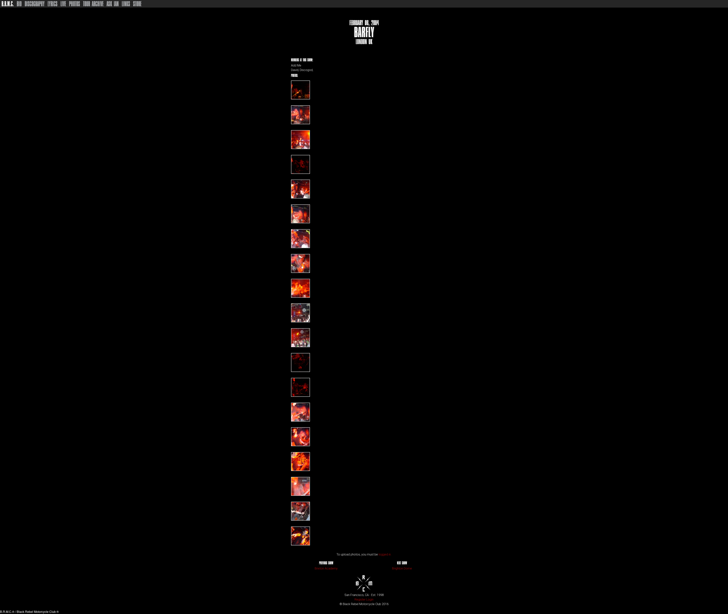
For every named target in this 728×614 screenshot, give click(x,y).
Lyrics (52, 4)
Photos (74, 4)
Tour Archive (93, 4)
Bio (19, 4)
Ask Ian (113, 4)
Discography (35, 4)
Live (63, 4)
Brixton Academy (326, 568)
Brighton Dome (402, 568)
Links (126, 4)
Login (369, 599)
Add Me (296, 65)
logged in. (385, 554)
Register (360, 599)
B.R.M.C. (8, 4)
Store (137, 4)
